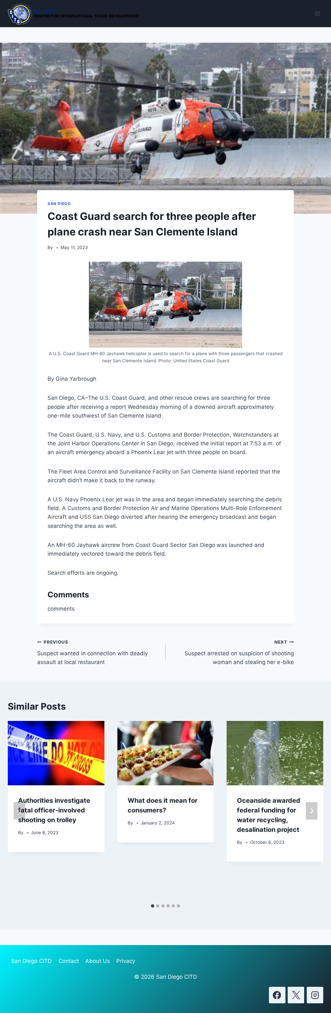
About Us (97, 961)
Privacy (125, 961)
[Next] (311, 811)
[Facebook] (277, 995)
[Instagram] (315, 995)
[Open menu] (317, 13)
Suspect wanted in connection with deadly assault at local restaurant (92, 652)
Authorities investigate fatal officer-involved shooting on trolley (54, 810)
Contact (69, 961)
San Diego (59, 203)
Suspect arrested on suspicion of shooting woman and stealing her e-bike (239, 652)
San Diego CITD (31, 961)
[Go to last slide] (19, 811)
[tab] (152, 906)
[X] (296, 995)
